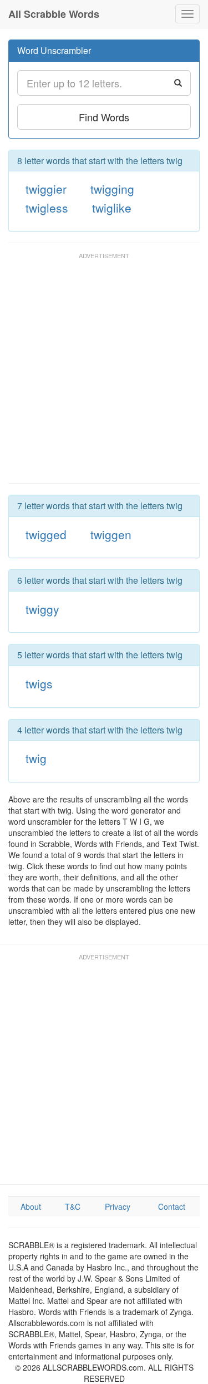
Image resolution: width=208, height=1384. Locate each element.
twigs (39, 683)
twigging (112, 188)
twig (36, 758)
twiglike (111, 207)
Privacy (117, 1206)
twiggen (110, 534)
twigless (47, 207)
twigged (46, 534)
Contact (171, 1206)
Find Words (104, 117)
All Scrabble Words (53, 14)
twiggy (42, 608)
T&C (72, 1206)
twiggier (46, 188)
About (31, 1206)
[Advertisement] (104, 373)
